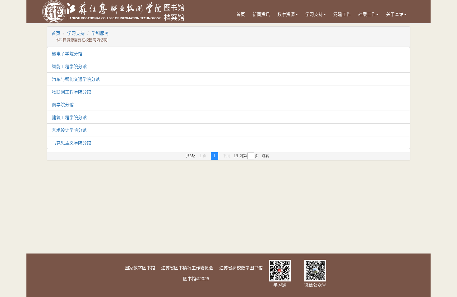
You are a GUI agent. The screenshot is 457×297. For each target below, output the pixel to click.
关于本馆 (395, 14)
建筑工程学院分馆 (69, 117)
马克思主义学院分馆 (71, 142)
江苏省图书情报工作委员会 (187, 267)
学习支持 (314, 14)
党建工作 (342, 14)
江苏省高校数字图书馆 (241, 267)
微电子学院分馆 (67, 53)
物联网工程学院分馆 (71, 92)
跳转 (265, 156)
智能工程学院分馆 (69, 66)
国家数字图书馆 (140, 267)
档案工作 (367, 14)
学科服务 (100, 33)
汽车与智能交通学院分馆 (76, 79)
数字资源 (286, 14)
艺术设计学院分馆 (69, 130)
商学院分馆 (63, 104)
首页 (240, 14)
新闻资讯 (261, 14)
